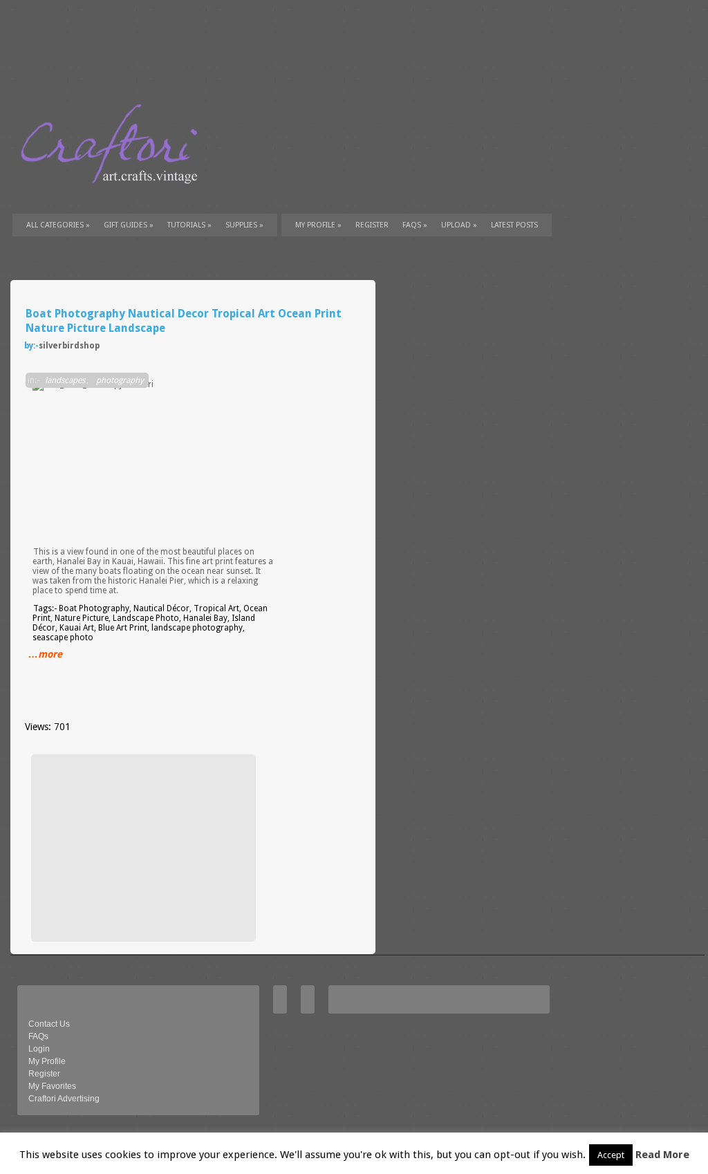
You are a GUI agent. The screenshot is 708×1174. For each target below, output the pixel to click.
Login (39, 1049)
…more (45, 654)
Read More (662, 1154)
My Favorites (52, 1086)
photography (120, 380)
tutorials (189, 225)
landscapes (65, 380)
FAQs (414, 225)
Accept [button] (610, 1155)
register (372, 225)
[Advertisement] (141, 847)
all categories (58, 225)
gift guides (128, 225)
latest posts (514, 225)
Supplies (244, 225)
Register (44, 1074)
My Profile (318, 225)
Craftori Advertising (64, 1098)
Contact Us (49, 1024)
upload (459, 225)
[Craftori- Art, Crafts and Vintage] (114, 196)
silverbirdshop (69, 346)
